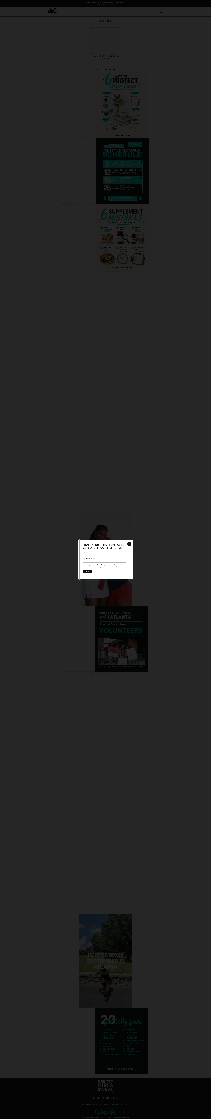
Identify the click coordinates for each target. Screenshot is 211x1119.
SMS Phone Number (89, 559)
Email (85, 552)
